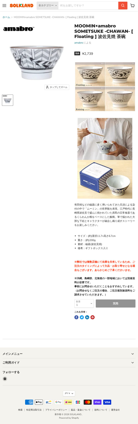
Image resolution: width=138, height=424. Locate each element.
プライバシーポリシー (56, 409)
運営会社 (115, 409)
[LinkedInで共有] (87, 317)
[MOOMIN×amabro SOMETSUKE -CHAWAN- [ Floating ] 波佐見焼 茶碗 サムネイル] (7, 100)
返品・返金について (81, 409)
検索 (20, 409)
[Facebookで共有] (76, 317)
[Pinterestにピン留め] (93, 317)
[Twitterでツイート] (82, 317)
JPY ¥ (67, 393)
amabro (78, 42)
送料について (100, 409)
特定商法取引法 (34, 409)
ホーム (6, 17)
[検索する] (122, 5)
